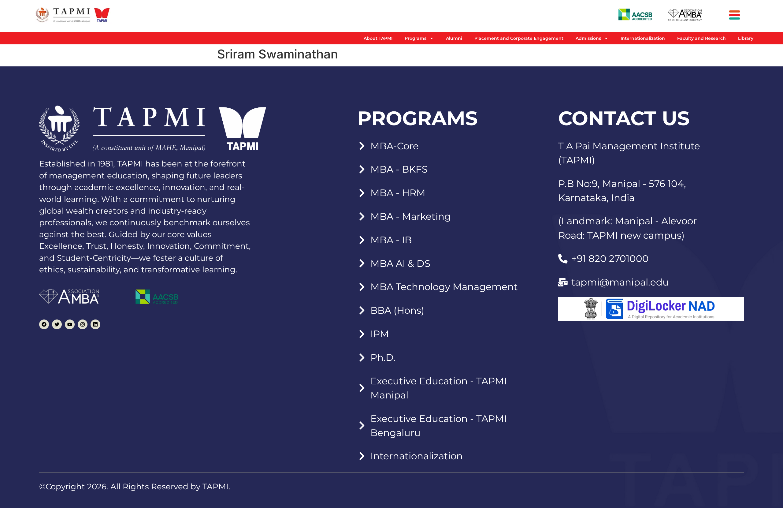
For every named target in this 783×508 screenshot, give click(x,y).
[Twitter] (57, 324)
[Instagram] (82, 324)
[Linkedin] (95, 324)
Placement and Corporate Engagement (518, 38)
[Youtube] (70, 324)
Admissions (588, 38)
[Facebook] (44, 324)
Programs (415, 38)
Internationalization (643, 38)
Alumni (454, 38)
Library (745, 38)
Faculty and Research (701, 38)
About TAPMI (378, 38)
